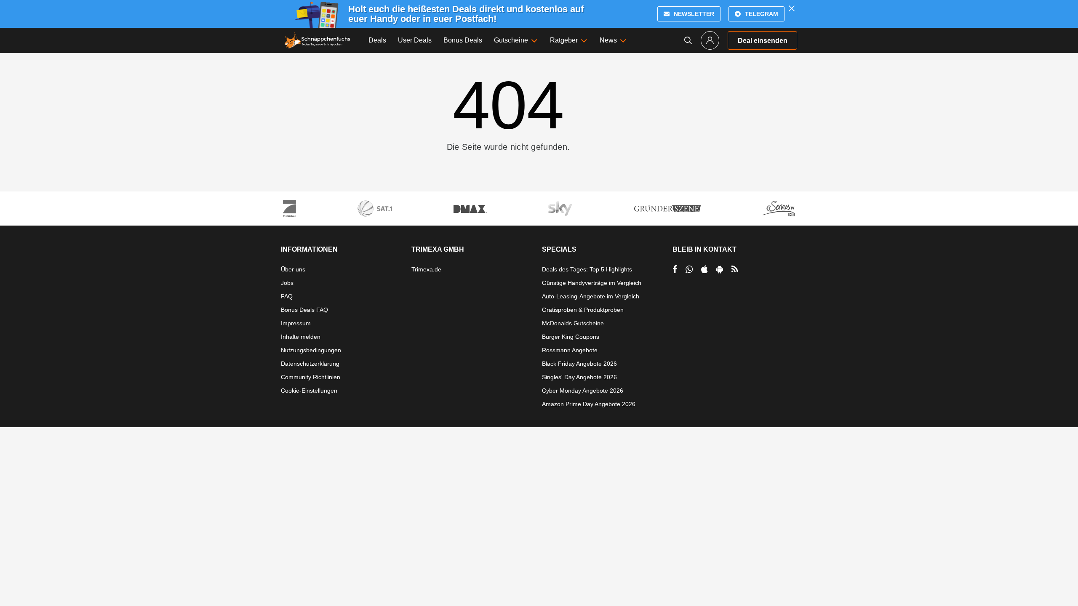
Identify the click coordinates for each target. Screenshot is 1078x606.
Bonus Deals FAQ (304, 309)
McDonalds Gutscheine (573, 323)
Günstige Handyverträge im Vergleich (591, 282)
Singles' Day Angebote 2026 (579, 377)
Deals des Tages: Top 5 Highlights (587, 269)
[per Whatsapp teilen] (689, 269)
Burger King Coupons (570, 336)
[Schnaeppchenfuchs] (317, 40)
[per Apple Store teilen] (704, 269)
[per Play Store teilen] (719, 269)
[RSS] (734, 269)
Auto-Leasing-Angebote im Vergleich (590, 296)
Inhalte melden (300, 336)
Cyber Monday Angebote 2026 (582, 390)
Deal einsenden (762, 40)
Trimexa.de (426, 269)
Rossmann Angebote (570, 350)
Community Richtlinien (310, 377)
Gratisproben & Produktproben (583, 309)
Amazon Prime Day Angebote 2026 (588, 404)
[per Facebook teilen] (674, 269)
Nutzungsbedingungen (311, 350)
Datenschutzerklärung (310, 363)
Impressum (296, 323)
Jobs (287, 282)
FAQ (287, 296)
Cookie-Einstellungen (309, 390)
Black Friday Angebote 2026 (579, 363)
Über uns (293, 269)
